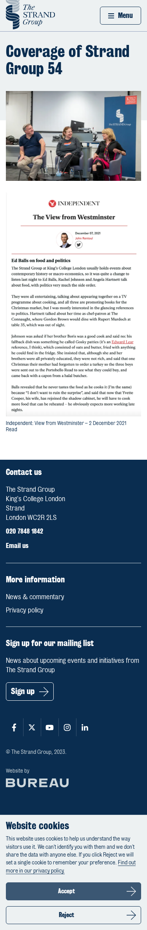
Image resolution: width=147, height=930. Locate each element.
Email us (17, 546)
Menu (125, 15)
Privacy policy (25, 610)
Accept (66, 891)
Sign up (22, 691)
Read (11, 429)
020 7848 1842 (24, 531)
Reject (66, 915)
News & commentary (35, 597)
